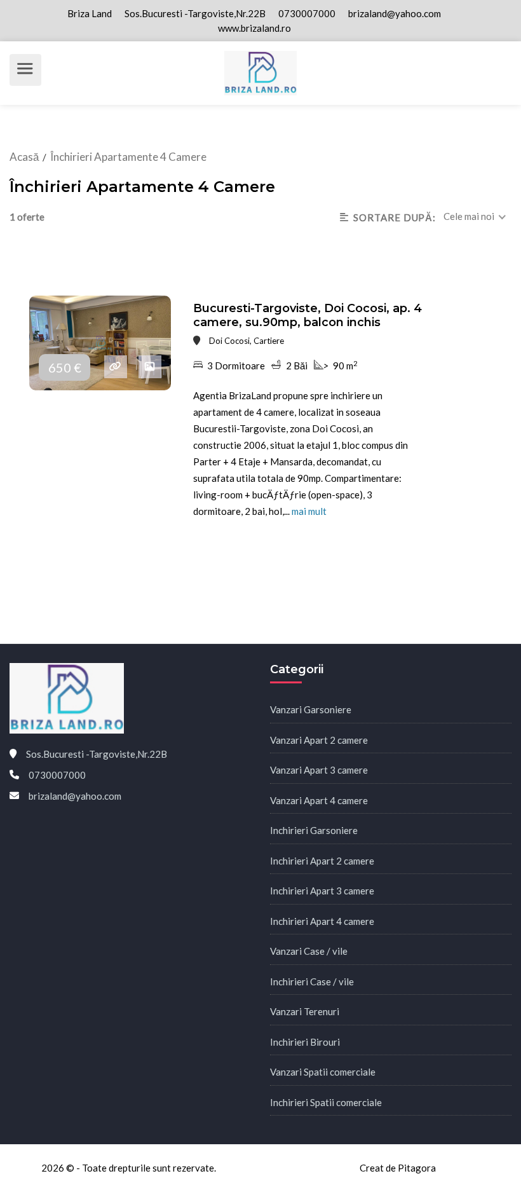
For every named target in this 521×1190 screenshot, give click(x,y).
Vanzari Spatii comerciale (323, 1071)
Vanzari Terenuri (304, 1011)
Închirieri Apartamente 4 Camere (128, 156)
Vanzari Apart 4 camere (319, 800)
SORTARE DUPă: (394, 217)
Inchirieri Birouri (305, 1042)
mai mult (309, 511)
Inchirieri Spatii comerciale (326, 1102)
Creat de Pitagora (398, 1167)
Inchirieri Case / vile (312, 981)
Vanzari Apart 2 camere (319, 740)
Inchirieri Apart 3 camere (322, 890)
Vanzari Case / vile (309, 951)
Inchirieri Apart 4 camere (322, 921)
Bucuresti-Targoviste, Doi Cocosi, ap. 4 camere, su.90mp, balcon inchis (307, 315)
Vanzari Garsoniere (310, 709)
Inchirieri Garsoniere (314, 830)
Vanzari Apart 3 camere (319, 770)
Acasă (24, 156)
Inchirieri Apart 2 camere (322, 860)
